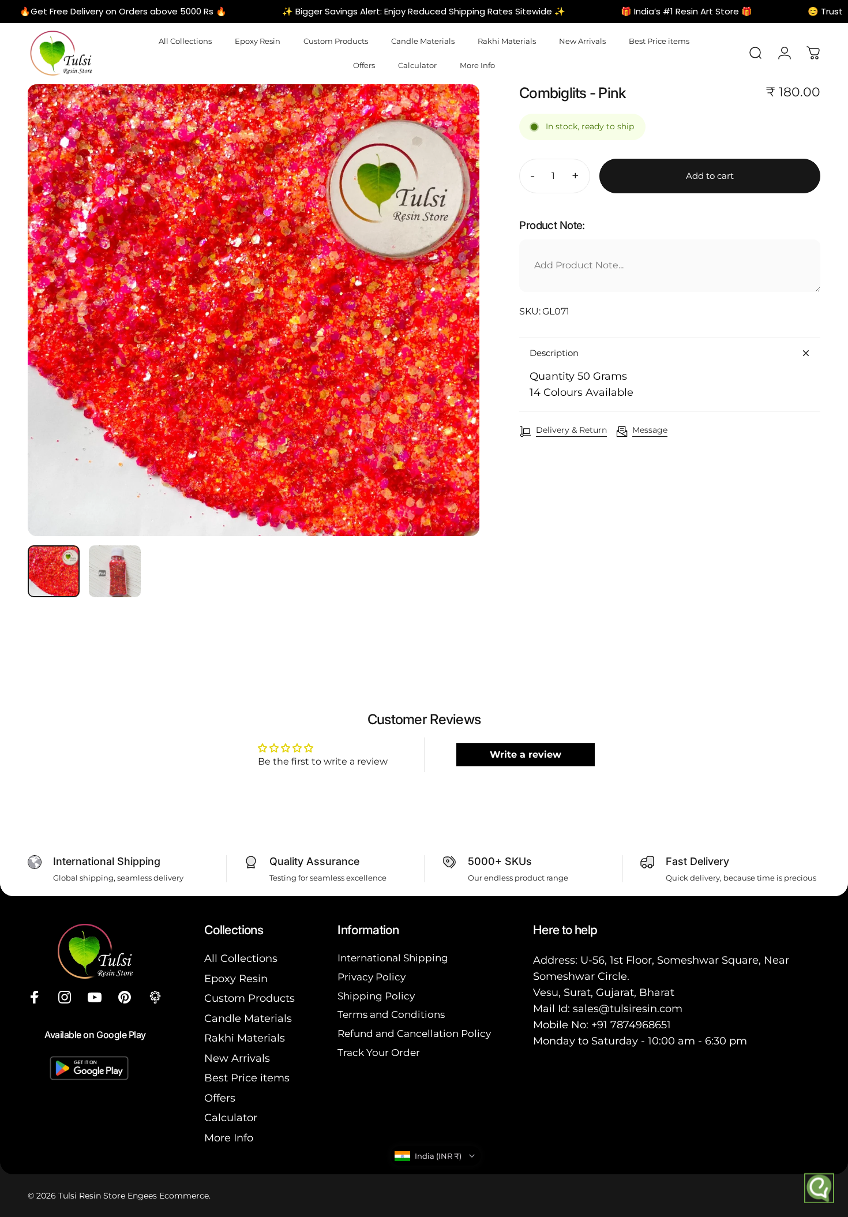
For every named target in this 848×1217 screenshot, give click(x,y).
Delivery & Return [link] (571, 430)
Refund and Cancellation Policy (414, 1033)
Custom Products (249, 998)
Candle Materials (248, 1018)
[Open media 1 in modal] (253, 310)
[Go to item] (54, 571)
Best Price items (247, 1078)
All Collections (240, 958)
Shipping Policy (376, 996)
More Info (228, 1138)
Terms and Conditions (391, 1014)
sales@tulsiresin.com (627, 1008)
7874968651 (640, 1024)
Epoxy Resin (236, 978)
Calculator (230, 1117)
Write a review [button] (525, 754)
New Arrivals (237, 1058)
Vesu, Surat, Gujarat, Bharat (603, 992)
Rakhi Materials (244, 1038)
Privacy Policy (371, 977)
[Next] (449, 331)
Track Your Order (378, 1052)
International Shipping (392, 958)
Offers (219, 1098)
